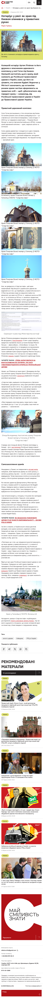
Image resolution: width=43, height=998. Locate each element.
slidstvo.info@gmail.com (8, 950)
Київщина (19, 638)
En (29, 2)
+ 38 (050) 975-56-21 (7, 956)
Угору (4, 992)
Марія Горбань (6, 26)
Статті (8, 8)
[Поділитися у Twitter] (15, 649)
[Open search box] (34, 2)
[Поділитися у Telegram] (9, 649)
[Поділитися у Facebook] (3, 649)
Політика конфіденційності (33, 986)
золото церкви (8, 638)
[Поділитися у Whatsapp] (20, 649)
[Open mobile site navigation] (39, 2)
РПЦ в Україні (31, 638)
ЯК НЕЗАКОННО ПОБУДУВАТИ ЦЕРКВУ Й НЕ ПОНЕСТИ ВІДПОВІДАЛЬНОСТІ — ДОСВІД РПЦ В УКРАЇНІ (21, 520)
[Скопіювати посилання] (26, 649)
